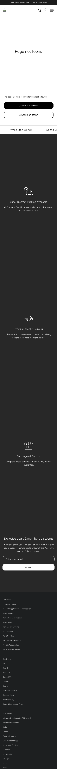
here (27, 337)
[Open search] (39, 10)
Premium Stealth (15, 207)
